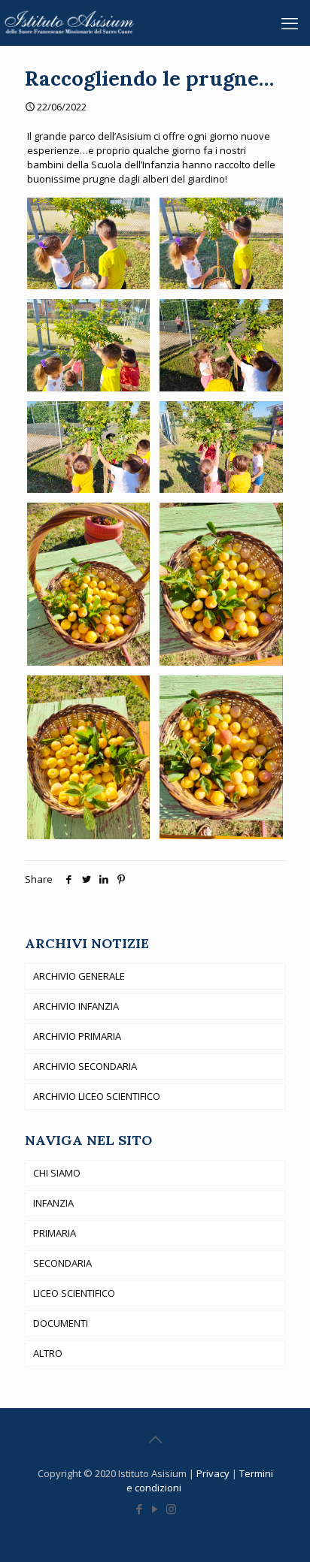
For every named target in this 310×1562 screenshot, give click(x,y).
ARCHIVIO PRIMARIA (77, 1036)
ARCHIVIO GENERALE (79, 976)
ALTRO (47, 1353)
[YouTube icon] (155, 1508)
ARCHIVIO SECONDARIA (85, 1066)
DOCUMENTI (60, 1323)
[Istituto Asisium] (72, 22)
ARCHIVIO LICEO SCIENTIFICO (96, 1096)
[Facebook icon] (139, 1508)
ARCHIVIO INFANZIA (76, 1006)
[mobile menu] (289, 22)
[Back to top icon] (155, 1439)
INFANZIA (53, 1203)
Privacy (214, 1473)
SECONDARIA (62, 1263)
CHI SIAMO (57, 1173)
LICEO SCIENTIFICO (74, 1293)
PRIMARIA (54, 1233)
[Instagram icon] (171, 1508)
